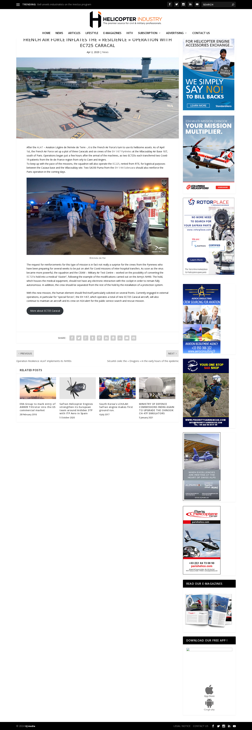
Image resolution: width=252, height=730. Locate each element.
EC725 (30, 276)
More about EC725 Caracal (45, 310)
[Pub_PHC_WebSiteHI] (201, 573)
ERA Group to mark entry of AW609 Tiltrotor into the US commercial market (38, 407)
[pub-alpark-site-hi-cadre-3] (201, 499)
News (59, 33)
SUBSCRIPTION (147, 33)
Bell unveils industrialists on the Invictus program (64, 4)
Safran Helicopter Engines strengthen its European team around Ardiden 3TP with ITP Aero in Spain (76, 408)
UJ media (30, 726)
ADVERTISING (175, 33)
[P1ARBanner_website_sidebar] (206, 426)
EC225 (115, 163)
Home (46, 33)
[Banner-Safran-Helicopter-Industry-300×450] (208, 273)
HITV (130, 33)
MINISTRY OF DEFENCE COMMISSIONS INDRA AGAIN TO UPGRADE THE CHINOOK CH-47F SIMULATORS (156, 408)
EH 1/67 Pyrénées (121, 151)
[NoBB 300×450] (208, 109)
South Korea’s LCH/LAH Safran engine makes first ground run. (116, 407)
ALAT (40, 147)
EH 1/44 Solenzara (125, 167)
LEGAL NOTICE (181, 726)
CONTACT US (201, 33)
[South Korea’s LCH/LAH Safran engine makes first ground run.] (117, 388)
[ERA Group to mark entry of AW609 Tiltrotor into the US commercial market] (38, 388)
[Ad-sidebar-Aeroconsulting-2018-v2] (201, 352)
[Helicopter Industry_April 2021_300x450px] (208, 191)
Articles (74, 33)
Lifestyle (92, 33)
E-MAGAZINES (112, 33)
